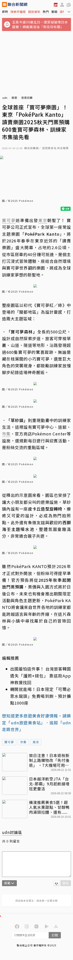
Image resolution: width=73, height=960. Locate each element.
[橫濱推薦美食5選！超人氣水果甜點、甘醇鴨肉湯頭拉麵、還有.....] (14, 809)
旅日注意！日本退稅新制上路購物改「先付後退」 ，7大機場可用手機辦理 (49, 760)
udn (5, 97)
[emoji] (56, 883)
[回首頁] (17, 4)
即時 (5, 12)
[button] (62, 4)
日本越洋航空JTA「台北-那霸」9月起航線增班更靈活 (49, 783)
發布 (65, 883)
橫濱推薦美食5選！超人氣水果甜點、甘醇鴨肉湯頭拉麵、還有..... (49, 807)
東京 (36, 742)
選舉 (63, 12)
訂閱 (55, 935)
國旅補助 (34, 12)
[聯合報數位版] (55, 4)
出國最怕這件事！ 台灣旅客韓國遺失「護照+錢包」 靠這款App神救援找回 (40, 675)
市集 (23, 742)
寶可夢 (9, 742)
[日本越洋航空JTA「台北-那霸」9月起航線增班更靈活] (14, 785)
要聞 (54, 12)
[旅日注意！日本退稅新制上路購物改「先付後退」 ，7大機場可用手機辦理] (14, 762)
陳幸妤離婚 (18, 12)
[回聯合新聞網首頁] (4, 4)
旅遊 (14, 97)
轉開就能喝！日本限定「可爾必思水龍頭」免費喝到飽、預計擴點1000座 (40, 696)
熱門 (46, 12)
